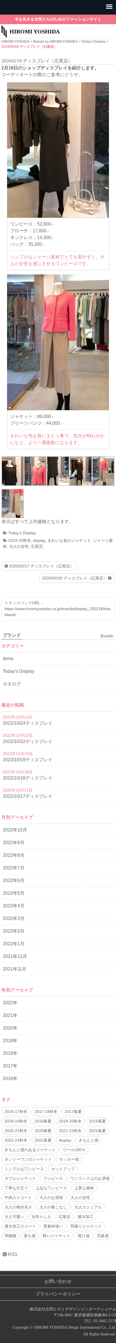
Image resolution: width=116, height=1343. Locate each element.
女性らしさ (41, 1216)
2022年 (10, 1002)
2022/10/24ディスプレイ (27, 723)
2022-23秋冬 (16, 1140)
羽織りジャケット (86, 1226)
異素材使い (53, 1226)
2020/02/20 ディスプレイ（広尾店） (75, 578)
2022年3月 (13, 918)
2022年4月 (13, 905)
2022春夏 (43, 1140)
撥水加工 (85, 1216)
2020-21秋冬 (16, 1130)
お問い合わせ (58, 1281)
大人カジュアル (88, 1207)
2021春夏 (97, 1130)
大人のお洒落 (51, 1197)
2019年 (10, 1040)
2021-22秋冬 (70, 1130)
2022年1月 (13, 943)
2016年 (10, 1078)
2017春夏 (73, 1111)
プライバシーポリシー (58, 1294)
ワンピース (53, 1178)
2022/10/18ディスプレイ (27, 778)
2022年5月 (13, 893)
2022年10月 (15, 830)
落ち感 (29, 1235)
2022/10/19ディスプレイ (27, 759)
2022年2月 (13, 931)
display (39, 540)
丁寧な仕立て (16, 1188)
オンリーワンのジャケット (28, 1159)
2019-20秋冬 (19, 540)
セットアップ (63, 1169)
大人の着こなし (53, 1207)
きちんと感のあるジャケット (30, 1149)
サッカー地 (69, 1159)
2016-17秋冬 (16, 1111)
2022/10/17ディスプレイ (27, 796)
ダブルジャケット (20, 1178)
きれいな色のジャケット (69, 540)
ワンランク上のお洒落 (90, 1178)
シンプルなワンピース (24, 1169)
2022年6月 (13, 880)
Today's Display (22, 533)
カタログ (12, 683)
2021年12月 (15, 956)
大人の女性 (19, 546)
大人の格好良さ (18, 1207)
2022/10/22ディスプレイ (27, 741)
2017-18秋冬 (46, 1111)
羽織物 (10, 1235)
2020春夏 (43, 1130)
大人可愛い (14, 1216)
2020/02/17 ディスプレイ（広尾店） (41, 566)
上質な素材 (84, 1188)
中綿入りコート (18, 1197)
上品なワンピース (51, 1188)
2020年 (10, 1028)
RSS (12, 1254)
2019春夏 (97, 1121)
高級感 (103, 1235)
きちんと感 (88, 1140)
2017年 (10, 1066)
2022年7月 (13, 867)
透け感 (84, 1235)
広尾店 (37, 546)
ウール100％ (74, 1149)
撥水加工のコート (20, 1226)
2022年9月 (13, 842)
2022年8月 (13, 855)
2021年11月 (14, 969)
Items (8, 658)
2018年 (10, 1053)
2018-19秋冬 (16, 1121)
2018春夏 (43, 1121)
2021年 (10, 1015)
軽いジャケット (56, 1235)
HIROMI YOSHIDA (35, 31)
